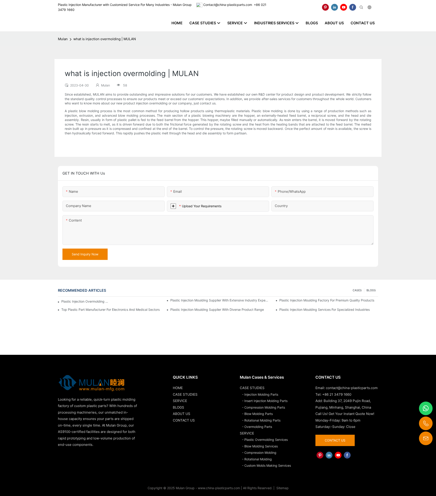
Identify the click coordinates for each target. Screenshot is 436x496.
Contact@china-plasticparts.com (227, 5)
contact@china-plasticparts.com (352, 388)
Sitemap (282, 488)
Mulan (63, 39)
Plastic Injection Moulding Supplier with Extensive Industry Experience (219, 300)
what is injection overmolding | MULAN (104, 39)
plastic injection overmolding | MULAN (85, 301)
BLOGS (371, 290)
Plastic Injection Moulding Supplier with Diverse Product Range (217, 309)
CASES (357, 290)
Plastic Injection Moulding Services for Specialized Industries (324, 309)
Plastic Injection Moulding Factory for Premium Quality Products (326, 300)
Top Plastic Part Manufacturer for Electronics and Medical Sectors (110, 309)
